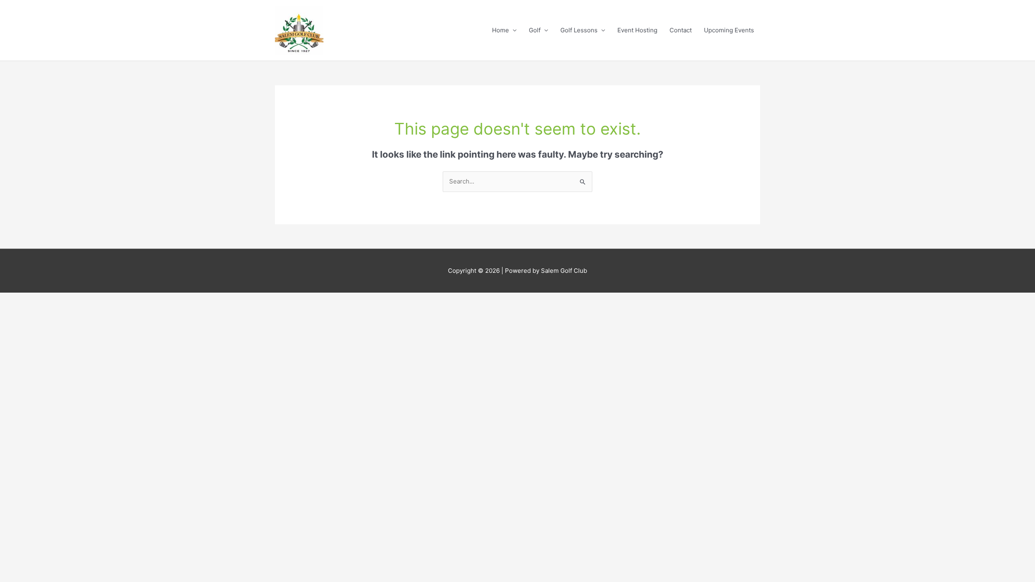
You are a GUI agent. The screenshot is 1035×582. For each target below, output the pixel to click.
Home (500, 30)
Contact (681, 30)
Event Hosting (637, 30)
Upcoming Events (729, 30)
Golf (535, 30)
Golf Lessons (579, 30)
